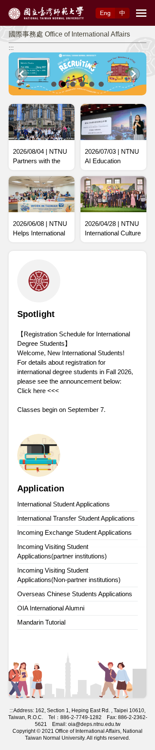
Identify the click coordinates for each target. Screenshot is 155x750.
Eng (105, 12)
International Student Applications (63, 504)
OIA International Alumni (50, 608)
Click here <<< (38, 390)
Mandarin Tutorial (41, 622)
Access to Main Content (32, 4)
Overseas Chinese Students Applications (74, 594)
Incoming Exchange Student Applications (74, 532)
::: (11, 47)
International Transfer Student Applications (76, 518)
